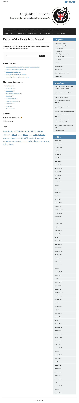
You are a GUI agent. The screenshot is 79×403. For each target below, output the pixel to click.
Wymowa (8, 106)
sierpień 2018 (58, 216)
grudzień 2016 (58, 285)
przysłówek (16, 141)
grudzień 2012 (58, 385)
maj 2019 (57, 185)
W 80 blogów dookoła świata (13, 93)
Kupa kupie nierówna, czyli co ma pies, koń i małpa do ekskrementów (22, 67)
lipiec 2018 (57, 220)
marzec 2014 (58, 375)
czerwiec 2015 (58, 347)
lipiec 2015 (57, 344)
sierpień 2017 (58, 258)
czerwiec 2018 (58, 223)
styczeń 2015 (58, 365)
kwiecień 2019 (58, 189)
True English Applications (12, 101)
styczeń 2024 (58, 140)
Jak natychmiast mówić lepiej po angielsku (16, 74)
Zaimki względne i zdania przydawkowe (64, 111)
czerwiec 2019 (58, 182)
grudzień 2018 (58, 202)
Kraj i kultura (9, 86)
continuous (19, 131)
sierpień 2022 (58, 144)
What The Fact (9, 108)
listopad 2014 (58, 368)
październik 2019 (59, 168)
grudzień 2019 (58, 161)
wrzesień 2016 (58, 296)
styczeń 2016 (58, 323)
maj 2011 (57, 389)
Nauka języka (9, 103)
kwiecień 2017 (58, 271)
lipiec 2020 (57, 157)
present (24, 138)
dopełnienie (6, 135)
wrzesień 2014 (58, 372)
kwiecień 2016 (58, 313)
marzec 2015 (58, 358)
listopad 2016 (58, 289)
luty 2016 (57, 320)
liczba (25, 135)
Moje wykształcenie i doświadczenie (33, 30)
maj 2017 (57, 268)
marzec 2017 (58, 275)
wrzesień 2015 (58, 337)
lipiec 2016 (57, 303)
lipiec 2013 (57, 382)
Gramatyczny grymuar (54, 30)
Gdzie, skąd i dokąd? (60, 130)
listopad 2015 (58, 330)
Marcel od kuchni (10, 88)
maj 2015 (57, 351)
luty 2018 (57, 237)
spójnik (43, 141)
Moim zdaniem (9, 91)
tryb (4, 144)
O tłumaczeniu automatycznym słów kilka (16, 69)
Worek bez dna (58, 76)
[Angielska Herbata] (39, 25)
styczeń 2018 (58, 240)
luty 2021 (57, 151)
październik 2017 (59, 251)
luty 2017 (57, 278)
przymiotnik (7, 141)
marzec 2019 (58, 192)
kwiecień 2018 (58, 230)
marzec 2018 (58, 233)
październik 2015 (59, 334)
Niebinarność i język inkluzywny (13, 72)
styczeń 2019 (58, 199)
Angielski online (10, 33)
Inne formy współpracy (47, 33)
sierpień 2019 (58, 175)
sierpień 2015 (58, 341)
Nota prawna (61, 33)
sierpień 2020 (58, 154)
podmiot (5, 138)
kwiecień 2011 (58, 392)
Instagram (68, 2)
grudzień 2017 (58, 244)
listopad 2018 (58, 206)
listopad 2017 (58, 247)
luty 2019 (57, 195)
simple (36, 141)
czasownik (30, 131)
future (14, 134)
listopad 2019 (58, 164)
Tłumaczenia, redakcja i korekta (27, 33)
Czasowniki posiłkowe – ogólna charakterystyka (17, 77)
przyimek (40, 138)
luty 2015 (57, 361)
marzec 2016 (58, 316)
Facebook (66, 2)
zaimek (10, 144)
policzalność (14, 138)
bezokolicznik (7, 131)
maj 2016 (57, 309)
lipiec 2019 (57, 178)
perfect (41, 134)
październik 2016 (59, 292)
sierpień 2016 (58, 299)
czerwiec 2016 (58, 306)
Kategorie (67, 30)
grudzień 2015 (58, 327)
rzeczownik (27, 141)
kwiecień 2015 (58, 354)
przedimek (32, 138)
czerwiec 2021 (58, 147)
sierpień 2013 (58, 379)
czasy (40, 131)
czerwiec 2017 (58, 265)
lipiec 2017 (57, 261)
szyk (47, 141)
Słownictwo (8, 96)
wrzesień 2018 (58, 213)
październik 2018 (59, 209)
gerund (20, 135)
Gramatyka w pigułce (11, 98)
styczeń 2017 (58, 282)
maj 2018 (57, 227)
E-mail (72, 2)
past (35, 134)
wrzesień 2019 (58, 171)
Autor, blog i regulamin (12, 30)
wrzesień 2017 (58, 254)
